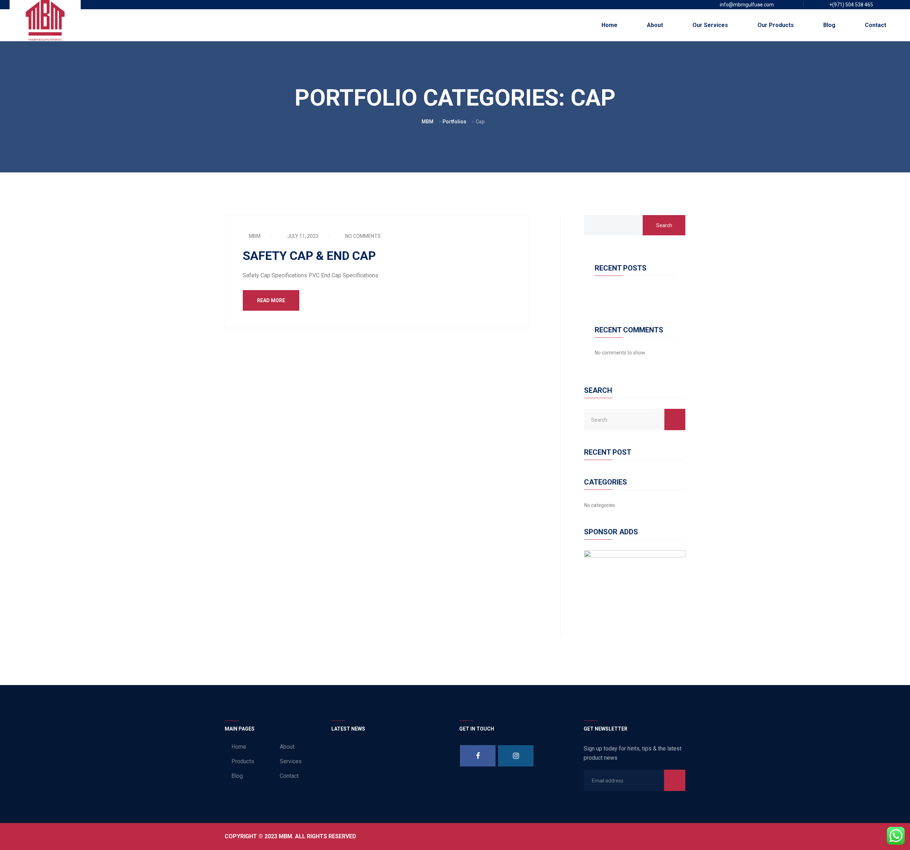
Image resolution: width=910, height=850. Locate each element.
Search (664, 225)
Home (609, 25)
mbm (254, 236)
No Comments (362, 236)
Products (242, 761)
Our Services (710, 25)
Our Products (776, 25)
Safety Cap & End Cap (309, 255)
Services (291, 761)
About (655, 25)
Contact (875, 25)
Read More (271, 300)
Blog (829, 25)
